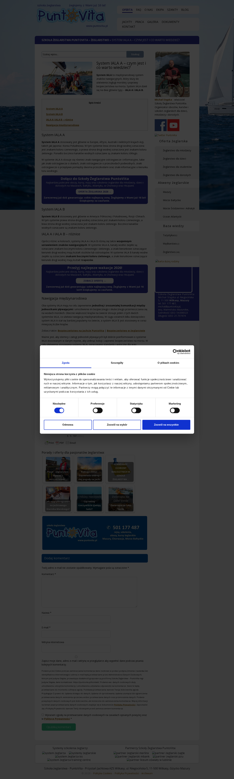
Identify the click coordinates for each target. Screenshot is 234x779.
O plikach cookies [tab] (168, 362)
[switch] (98, 410)
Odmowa (67, 424)
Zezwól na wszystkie (166, 424)
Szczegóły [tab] (117, 362)
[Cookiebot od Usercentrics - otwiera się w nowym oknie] (175, 351)
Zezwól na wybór (117, 424)
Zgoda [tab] (66, 362)
